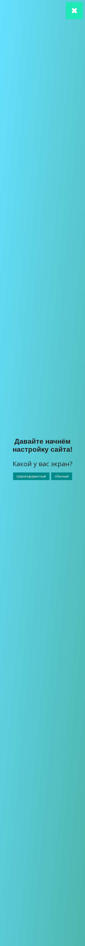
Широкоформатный (31, 476)
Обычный (62, 476)
